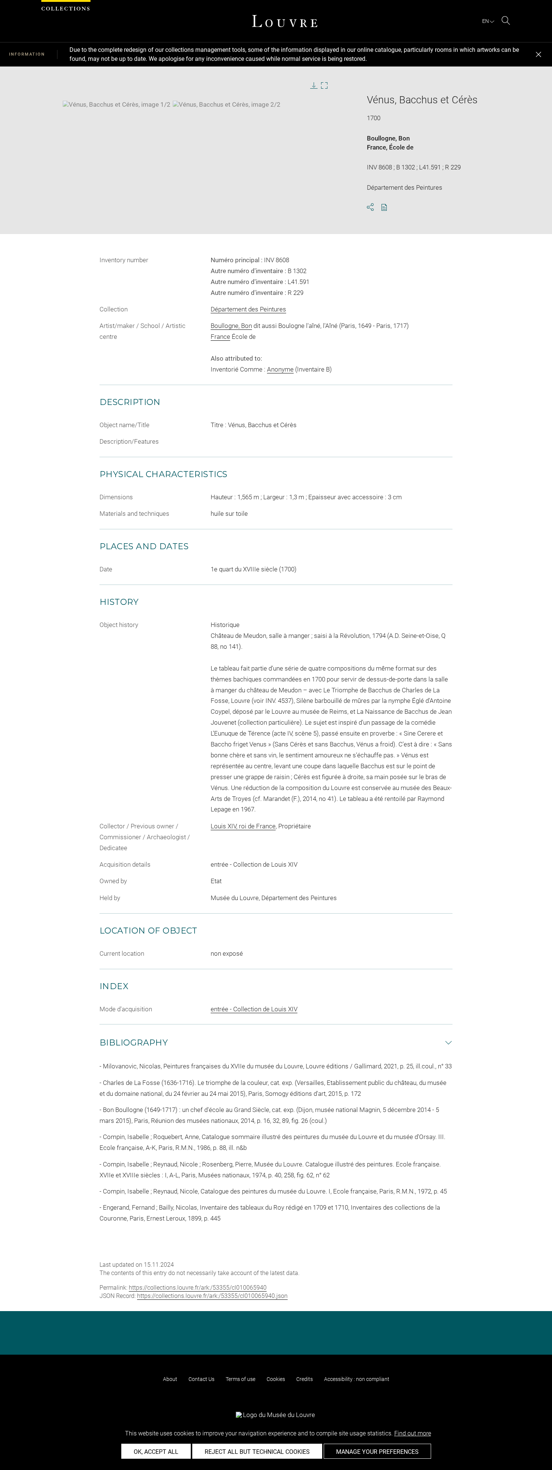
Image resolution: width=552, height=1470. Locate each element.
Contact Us (201, 1379)
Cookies (276, 1379)
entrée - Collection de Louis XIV (254, 1009)
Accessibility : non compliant (356, 1379)
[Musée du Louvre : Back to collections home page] (284, 21)
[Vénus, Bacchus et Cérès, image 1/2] (117, 104)
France (376, 147)
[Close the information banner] (538, 54)
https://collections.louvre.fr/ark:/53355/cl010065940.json (212, 1295)
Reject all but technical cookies (257, 1451)
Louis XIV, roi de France (243, 826)
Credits (304, 1379)
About (170, 1379)
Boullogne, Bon (388, 138)
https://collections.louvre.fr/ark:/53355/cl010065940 (198, 1287)
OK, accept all (156, 1451)
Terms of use (240, 1379)
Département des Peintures (248, 309)
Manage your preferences (377, 1451)
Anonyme (280, 369)
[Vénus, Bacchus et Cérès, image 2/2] (227, 104)
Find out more (412, 1433)
